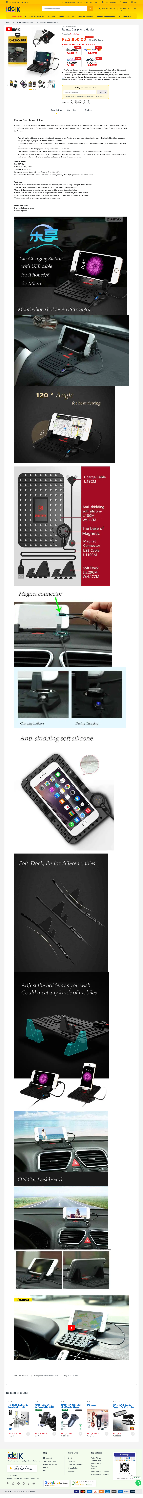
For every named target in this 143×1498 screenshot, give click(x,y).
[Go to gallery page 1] (30, 89)
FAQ (44, 1471)
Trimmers (51, 16)
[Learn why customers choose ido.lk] (83, 1483)
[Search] (90, 8)
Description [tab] (56, 110)
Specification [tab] (73, 110)
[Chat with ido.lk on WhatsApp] (138, 1483)
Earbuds (94, 1466)
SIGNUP (124, 2)
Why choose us (125, 16)
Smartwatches (96, 1461)
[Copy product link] (88, 102)
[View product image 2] (23, 84)
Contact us (71, 1461)
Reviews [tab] (88, 110)
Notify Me (102, 92)
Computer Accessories (34, 16)
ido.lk (9, 1491)
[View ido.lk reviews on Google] (56, 1483)
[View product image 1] (13, 84)
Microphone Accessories (100, 1474)
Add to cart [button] (28, 1434)
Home (8, 22)
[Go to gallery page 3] (35, 89)
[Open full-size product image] (32, 52)
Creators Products (85, 16)
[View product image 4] (41, 84)
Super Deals (17, 16)
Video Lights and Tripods (100, 1471)
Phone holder (72, 1376)
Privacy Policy (73, 1468)
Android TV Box (96, 1463)
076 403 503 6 (108, 9)
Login (135, 2)
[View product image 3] (32, 84)
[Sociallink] (8, 1483)
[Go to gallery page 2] (33, 89)
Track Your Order (110, 2)
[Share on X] (76, 102)
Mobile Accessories (67, 16)
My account (47, 1458)
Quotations (71, 1471)
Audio (93, 1469)
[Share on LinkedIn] (80, 102)
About (70, 1458)
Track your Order (49, 1461)
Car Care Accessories (25, 22)
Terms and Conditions (75, 1465)
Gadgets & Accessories (106, 16)
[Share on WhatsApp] (84, 102)
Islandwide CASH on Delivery (19, 2)
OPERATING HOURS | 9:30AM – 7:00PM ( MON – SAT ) (80, 2)
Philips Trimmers (96, 1458)
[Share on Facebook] (71, 102)
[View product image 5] (51, 84)
